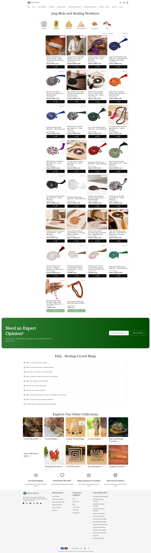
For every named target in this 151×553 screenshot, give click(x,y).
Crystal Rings (51, 439)
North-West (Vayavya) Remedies (98, 509)
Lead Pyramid (73, 466)
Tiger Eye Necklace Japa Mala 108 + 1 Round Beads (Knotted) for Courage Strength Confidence (117, 232)
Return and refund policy (58, 502)
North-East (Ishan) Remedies (100, 496)
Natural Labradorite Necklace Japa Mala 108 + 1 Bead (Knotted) (55, 93)
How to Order (76, 507)
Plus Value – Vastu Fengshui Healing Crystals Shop (82, 551)
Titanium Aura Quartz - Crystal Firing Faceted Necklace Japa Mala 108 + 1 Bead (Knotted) (97, 267)
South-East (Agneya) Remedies (98, 500)
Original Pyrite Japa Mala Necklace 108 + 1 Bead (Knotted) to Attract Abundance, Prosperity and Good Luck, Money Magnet (76, 58)
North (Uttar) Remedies (99, 513)
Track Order (75, 510)
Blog (74, 504)
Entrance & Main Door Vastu (100, 524)
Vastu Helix (96, 535)
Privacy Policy (55, 496)
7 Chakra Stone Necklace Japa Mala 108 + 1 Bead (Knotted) (75, 163)
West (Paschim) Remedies (99, 521)
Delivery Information (57, 504)
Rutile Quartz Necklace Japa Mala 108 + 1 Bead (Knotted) (117, 197)
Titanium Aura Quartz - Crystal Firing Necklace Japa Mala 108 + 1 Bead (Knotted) (75, 267)
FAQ (74, 499)
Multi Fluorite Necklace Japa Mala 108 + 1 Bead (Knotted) (75, 128)
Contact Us (55, 510)
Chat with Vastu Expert (117, 333)
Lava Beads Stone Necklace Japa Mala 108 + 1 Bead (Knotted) (55, 197)
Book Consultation (138, 333)
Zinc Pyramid (94, 466)
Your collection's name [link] (31, 455)
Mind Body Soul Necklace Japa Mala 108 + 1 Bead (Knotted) (55, 163)
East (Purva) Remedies (99, 516)
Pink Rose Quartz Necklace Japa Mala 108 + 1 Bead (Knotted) (55, 232)
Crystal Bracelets (31, 439)
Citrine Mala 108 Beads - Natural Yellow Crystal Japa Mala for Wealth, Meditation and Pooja (76, 232)
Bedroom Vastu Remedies (99, 530)
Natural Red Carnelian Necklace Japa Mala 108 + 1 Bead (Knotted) (118, 93)
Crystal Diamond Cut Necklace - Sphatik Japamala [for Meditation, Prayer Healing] (54, 267)
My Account (76, 501)
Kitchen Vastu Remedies (99, 527)
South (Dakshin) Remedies (99, 519)
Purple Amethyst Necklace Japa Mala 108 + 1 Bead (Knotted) (97, 58)
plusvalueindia (64, 551)
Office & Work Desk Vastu (99, 533)
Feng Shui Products (54, 466)
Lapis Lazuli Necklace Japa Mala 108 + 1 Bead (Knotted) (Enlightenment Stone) (118, 58)
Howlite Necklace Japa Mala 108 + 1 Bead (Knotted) (76, 198)
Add (55, 66)
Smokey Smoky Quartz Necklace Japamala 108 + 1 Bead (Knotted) (96, 197)
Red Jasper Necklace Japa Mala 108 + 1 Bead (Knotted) (97, 163)
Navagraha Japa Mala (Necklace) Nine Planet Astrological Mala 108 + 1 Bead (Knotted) (54, 302)
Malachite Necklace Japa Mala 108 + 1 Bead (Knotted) (118, 267)
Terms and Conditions (57, 499)
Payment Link (76, 512)
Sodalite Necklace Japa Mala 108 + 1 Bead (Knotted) (55, 128)
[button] (120, 2)
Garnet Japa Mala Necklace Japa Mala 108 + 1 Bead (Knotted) (118, 128)
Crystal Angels (94, 439)
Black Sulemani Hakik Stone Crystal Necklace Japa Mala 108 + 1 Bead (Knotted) (95, 93)
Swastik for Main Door (98, 538)
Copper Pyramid (117, 466)
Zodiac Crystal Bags (75, 439)
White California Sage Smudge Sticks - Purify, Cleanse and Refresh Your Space (55, 58)
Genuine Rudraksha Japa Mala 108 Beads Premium (75, 302)
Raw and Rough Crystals (116, 440)
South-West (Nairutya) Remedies (98, 505)
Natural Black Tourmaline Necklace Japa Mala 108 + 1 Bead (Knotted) (76, 93)
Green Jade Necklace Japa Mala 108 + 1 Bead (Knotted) (97, 128)
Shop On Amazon (56, 507)
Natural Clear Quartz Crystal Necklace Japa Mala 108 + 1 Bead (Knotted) (97, 232)
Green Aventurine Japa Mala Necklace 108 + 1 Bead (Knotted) (118, 163)
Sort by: (105, 33)
